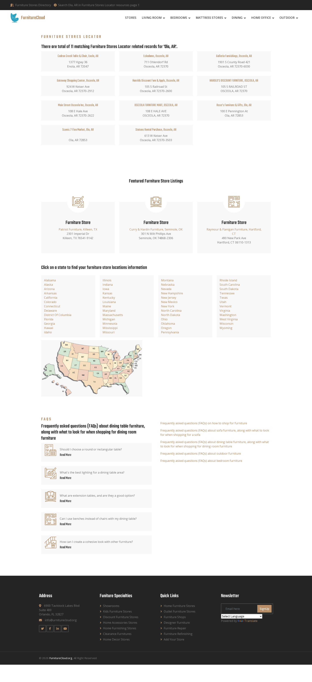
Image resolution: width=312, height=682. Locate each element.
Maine (107, 306)
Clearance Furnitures (117, 634)
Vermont (225, 306)
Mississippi (110, 328)
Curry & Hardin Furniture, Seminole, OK (156, 229)
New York (167, 306)
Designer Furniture (177, 623)
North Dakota (170, 315)
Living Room (152, 18)
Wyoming (226, 328)
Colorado (50, 302)
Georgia (49, 324)
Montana (167, 280)
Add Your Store (174, 639)
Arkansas (50, 293)
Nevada (166, 289)
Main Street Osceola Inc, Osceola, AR (78, 105)
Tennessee (227, 293)
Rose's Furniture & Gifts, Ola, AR (234, 105)
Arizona (49, 289)
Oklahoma (168, 324)
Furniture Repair (175, 628)
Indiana (108, 285)
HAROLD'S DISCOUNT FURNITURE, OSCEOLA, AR (234, 80)
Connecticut (52, 306)
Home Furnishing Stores (119, 628)
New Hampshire (172, 293)
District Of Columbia (57, 315)
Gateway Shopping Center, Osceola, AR (78, 80)
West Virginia (229, 319)
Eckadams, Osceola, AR (155, 56)
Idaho (48, 332)
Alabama (50, 280)
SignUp (264, 609)
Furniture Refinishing (178, 634)
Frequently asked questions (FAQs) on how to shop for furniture (203, 423)
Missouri (108, 332)
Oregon (166, 328)
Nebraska (167, 285)
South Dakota (229, 289)
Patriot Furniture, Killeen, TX (78, 229)
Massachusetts (113, 315)
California (50, 298)
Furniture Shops (175, 617)
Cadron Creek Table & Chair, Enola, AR (78, 56)
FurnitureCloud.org (60, 658)
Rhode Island (228, 280)
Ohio (164, 319)
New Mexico (169, 302)
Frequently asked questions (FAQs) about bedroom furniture (201, 461)
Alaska (48, 285)
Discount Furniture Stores (120, 617)
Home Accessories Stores (120, 623)
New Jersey (168, 298)
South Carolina (230, 285)
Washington (228, 315)
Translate (250, 621)
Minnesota (110, 324)
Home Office (261, 18)
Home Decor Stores (116, 639)
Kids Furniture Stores (117, 611)
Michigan (109, 319)
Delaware (50, 311)
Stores (130, 18)
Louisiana (109, 302)
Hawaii (48, 328)
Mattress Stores (209, 18)
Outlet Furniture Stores (179, 611)
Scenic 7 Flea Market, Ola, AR (78, 129)
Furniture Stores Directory (33, 5)
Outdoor (287, 18)
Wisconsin (226, 324)
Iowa (106, 289)
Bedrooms (178, 18)
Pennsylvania (170, 332)
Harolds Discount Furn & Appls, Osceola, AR (156, 80)
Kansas (107, 293)
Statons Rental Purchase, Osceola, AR (155, 129)
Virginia (225, 311)
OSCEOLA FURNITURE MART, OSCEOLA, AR (156, 105)
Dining (237, 18)
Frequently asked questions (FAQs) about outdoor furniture (200, 454)
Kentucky (109, 298)
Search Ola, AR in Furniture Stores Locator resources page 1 (98, 5)
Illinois (107, 280)
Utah (223, 302)
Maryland (109, 311)
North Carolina (171, 311)
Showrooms (111, 606)
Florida (48, 319)
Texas (224, 298)
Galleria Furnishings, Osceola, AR (234, 56)
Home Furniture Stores (179, 606)
